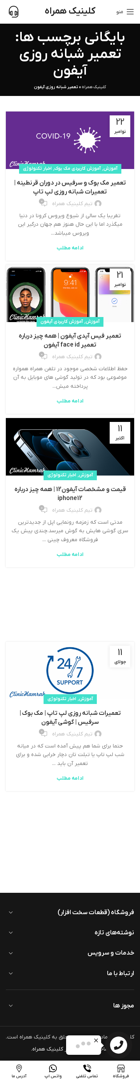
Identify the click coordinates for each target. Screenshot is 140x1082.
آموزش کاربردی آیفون (61, 322)
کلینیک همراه (94, 87)
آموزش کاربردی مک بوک (77, 169)
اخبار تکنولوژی (37, 169)
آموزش (110, 169)
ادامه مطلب (70, 248)
